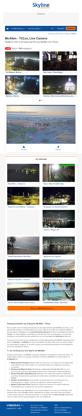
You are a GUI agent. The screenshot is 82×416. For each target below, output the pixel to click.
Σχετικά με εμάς (36, 405)
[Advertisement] (41, 19)
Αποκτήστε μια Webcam (39, 407)
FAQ (56, 405)
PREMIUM (70, 28)
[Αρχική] (7, 28)
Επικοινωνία (35, 412)
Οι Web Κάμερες (18, 28)
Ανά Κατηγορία (34, 28)
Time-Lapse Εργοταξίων (39, 410)
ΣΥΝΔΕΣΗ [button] (60, 28)
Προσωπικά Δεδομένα (62, 412)
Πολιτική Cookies (60, 410)
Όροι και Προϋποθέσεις (63, 407)
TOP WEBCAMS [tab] (41, 159)
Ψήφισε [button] (58, 149)
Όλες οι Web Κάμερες (41, 308)
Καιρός (23, 149)
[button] (52, 28)
